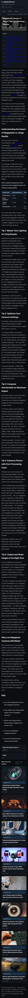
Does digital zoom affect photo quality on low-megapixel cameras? (13, 712)
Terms (3, 995)
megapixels (18, 143)
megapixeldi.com (9, 2)
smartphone (5, 114)
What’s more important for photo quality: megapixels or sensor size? (12, 723)
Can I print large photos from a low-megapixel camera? (13, 704)
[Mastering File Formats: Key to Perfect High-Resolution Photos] (14, 944)
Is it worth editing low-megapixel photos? (11, 732)
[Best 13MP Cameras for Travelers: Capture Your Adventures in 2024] (14, 807)
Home (3, 11)
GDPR (22, 993)
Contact (16, 11)
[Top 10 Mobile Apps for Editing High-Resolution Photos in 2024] (14, 889)
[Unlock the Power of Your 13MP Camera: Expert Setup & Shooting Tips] (14, 861)
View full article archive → (19, 762)
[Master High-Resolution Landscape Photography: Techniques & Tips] (14, 970)
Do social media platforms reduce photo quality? (12, 740)
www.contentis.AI (14, 993)
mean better (14, 145)
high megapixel (18, 75)
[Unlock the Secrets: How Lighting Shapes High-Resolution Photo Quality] (14, 916)
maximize (14, 95)
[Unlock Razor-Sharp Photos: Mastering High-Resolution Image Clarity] (14, 780)
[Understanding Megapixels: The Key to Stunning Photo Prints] (14, 834)
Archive (10, 11)
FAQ (7, 64)
